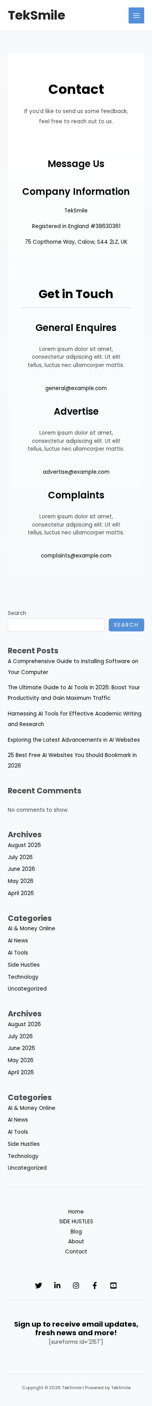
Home (76, 1211)
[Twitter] (38, 1285)
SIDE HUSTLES (76, 1221)
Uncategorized (27, 988)
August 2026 (24, 845)
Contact (76, 1251)
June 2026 (21, 869)
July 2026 (20, 857)
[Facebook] (94, 1285)
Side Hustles (24, 965)
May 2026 (21, 881)
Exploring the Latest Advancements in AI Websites (74, 740)
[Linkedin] (57, 1285)
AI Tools (18, 953)
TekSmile (36, 15)
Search (17, 613)
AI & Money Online (31, 928)
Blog (76, 1231)
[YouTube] (113, 1285)
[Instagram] (76, 1285)
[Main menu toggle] (137, 15)
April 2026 (21, 893)
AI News (18, 940)
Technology (23, 977)
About (76, 1241)
